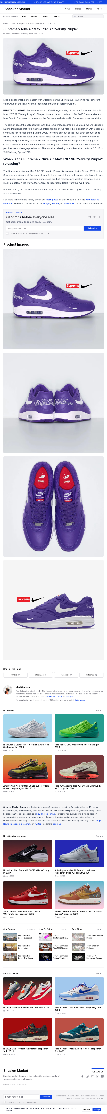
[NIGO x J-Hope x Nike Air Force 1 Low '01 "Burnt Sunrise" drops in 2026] (79, 900)
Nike (24, 16)
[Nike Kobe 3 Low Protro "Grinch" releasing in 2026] (79, 733)
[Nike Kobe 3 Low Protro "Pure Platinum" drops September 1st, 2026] (27, 733)
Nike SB (57, 16)
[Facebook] (100, 217)
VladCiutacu (23, 687)
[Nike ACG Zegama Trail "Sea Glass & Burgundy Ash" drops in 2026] (79, 774)
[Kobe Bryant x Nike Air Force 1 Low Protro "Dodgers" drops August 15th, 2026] (79, 859)
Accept (97, 1109)
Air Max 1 (51, 23)
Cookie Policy (9, 1084)
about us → (58, 824)
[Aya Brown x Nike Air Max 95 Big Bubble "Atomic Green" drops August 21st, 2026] (27, 774)
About (99, 9)
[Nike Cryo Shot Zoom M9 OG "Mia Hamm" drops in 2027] (27, 859)
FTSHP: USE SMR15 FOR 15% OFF (50, 2)
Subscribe (92, 228)
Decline (86, 1109)
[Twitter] (94, 217)
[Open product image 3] (53, 506)
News (67, 9)
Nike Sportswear (37, 23)
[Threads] (97, 1076)
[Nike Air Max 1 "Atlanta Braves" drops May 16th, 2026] (79, 996)
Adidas (45, 16)
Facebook (69, 203)
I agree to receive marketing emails (21, 1102)
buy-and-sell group (45, 814)
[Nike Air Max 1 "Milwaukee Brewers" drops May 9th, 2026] (79, 1037)
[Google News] (102, 1076)
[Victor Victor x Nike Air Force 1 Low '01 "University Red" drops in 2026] (27, 900)
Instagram (70, 696)
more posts (52, 199)
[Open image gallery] (53, 66)
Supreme (23, 23)
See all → (100, 710)
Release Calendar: (11, 16)
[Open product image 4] (53, 610)
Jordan (34, 16)
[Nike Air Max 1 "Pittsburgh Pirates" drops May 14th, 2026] (27, 1037)
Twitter (55, 203)
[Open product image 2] (53, 403)
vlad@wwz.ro (79, 700)
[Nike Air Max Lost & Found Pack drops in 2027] (27, 996)
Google (46, 203)
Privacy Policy (22, 1084)
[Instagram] (89, 217)
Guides (78, 9)
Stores (89, 9)
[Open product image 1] (53, 299)
